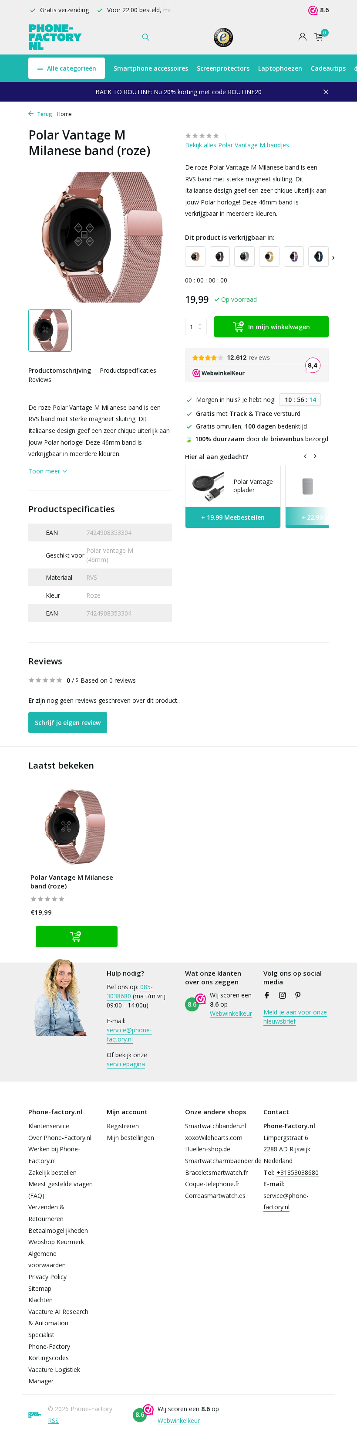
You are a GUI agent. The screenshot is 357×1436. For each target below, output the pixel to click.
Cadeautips (328, 68)
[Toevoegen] (77, 936)
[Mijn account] (302, 37)
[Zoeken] (145, 37)
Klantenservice (48, 1126)
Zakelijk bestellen (52, 1172)
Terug (44, 114)
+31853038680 (297, 1172)
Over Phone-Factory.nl (59, 1137)
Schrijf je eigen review (68, 722)
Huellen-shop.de (207, 1149)
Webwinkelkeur (231, 1013)
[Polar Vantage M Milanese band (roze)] (74, 828)
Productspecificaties (128, 370)
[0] (316, 37)
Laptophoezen (280, 68)
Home (64, 114)
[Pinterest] (298, 995)
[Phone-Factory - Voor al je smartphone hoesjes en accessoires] (55, 37)
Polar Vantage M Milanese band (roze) (71, 881)
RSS (53, 1420)
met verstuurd (248, 413)
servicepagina (126, 1064)
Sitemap (39, 1288)
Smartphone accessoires (151, 68)
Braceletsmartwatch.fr (216, 1172)
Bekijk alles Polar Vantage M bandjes (237, 145)
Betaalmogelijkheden (58, 1230)
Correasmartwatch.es (215, 1195)
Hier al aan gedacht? (216, 457)
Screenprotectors (223, 68)
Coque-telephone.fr (212, 1184)
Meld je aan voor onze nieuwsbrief (295, 1016)
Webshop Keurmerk (56, 1242)
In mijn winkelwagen (279, 327)
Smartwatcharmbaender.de (223, 1161)
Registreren (123, 1126)
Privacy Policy (47, 1277)
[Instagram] (282, 995)
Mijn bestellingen (130, 1137)
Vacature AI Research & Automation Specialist (58, 1323)
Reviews (39, 379)
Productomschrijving (59, 370)
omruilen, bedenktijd (251, 426)
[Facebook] (266, 995)
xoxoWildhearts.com (213, 1137)
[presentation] (333, 256)
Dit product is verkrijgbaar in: (230, 237)
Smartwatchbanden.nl (215, 1126)
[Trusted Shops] (223, 37)
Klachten (40, 1300)
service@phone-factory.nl (129, 1034)
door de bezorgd (256, 439)
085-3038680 (130, 991)
